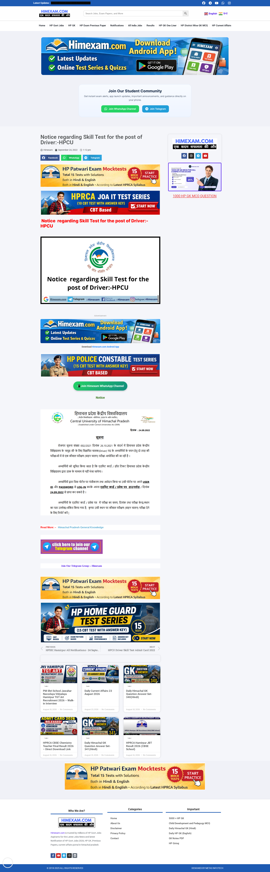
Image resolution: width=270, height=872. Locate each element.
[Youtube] (216, 3)
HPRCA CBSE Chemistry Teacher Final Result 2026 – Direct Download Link (58, 746)
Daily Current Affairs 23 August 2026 (98, 692)
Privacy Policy (117, 833)
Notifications (117, 25)
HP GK (71, 25)
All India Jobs (135, 25)
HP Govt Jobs (57, 25)
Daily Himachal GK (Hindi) (182, 828)
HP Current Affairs (221, 25)
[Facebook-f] (53, 855)
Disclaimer (116, 828)
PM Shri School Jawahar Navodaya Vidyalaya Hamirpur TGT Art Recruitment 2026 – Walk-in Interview (58, 697)
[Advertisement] (194, 383)
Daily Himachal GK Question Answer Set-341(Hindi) (97, 746)
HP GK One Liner (167, 25)
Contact (114, 838)
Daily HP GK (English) (180, 833)
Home (42, 25)
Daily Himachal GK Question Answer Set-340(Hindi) (139, 694)
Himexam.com (58, 833)
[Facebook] (204, 3)
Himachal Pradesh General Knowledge (81, 527)
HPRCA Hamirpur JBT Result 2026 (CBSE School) (139, 746)
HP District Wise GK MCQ (194, 25)
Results (151, 25)
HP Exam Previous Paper (93, 25)
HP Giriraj (174, 843)
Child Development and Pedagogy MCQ (189, 823)
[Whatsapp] (223, 3)
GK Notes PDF (176, 838)
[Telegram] (210, 3)
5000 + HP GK (176, 818)
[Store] (74, 855)
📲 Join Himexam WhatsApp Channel (100, 386)
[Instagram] (229, 3)
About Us (115, 823)
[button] (50, 158)
